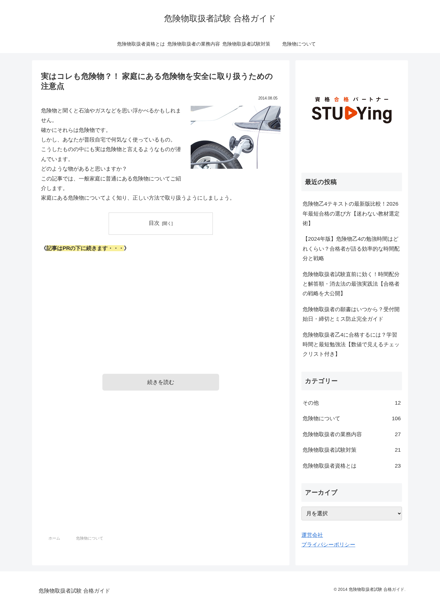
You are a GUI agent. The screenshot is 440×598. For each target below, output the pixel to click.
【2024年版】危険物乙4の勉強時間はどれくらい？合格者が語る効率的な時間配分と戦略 (351, 248)
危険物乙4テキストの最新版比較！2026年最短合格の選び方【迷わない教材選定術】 (351, 213)
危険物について (352, 418)
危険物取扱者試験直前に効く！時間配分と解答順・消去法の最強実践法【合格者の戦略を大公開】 (351, 284)
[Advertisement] (160, 305)
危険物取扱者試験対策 (352, 450)
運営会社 (312, 535)
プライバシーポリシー (328, 545)
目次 (154, 223)
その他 (352, 403)
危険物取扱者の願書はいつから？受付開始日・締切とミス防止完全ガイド (351, 314)
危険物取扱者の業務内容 (352, 434)
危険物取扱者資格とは (352, 466)
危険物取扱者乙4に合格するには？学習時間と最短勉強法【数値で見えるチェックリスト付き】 (351, 344)
